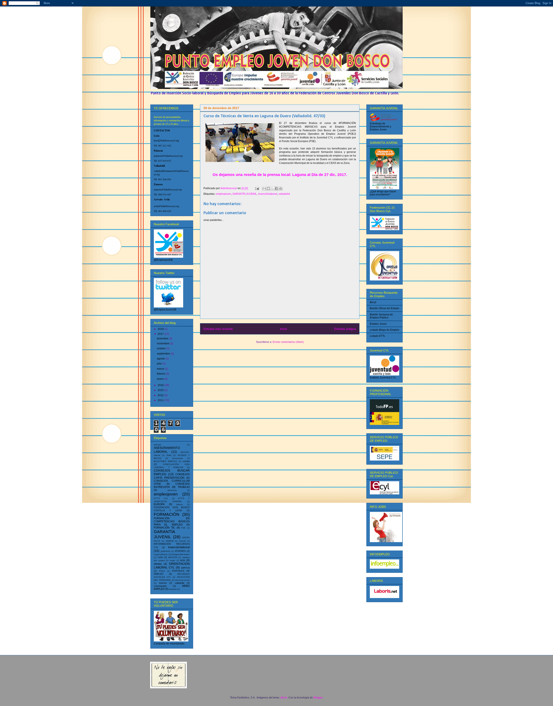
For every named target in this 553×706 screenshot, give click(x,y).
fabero (179, 504)
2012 (161, 395)
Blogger (318, 697)
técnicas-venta (182, 580)
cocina (186, 461)
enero (160, 378)
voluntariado (160, 586)
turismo (163, 583)
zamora (172, 589)
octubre (161, 348)
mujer (172, 560)
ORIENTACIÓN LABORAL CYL (172, 565)
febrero (161, 373)
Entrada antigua (345, 329)
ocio (182, 560)
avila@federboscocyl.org (166, 206)
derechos (172, 490)
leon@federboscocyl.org (166, 140)
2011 (161, 400)
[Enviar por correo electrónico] (264, 188)
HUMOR (170, 541)
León (160, 557)
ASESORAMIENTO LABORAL (167, 449)
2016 (161, 385)
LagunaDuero (161, 554)
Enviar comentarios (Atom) (288, 342)
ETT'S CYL (161, 498)
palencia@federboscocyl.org (168, 155)
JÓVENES (180, 551)
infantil (182, 541)
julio (159, 363)
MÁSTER (172, 557)
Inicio (283, 329)
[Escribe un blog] (268, 188)
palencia (185, 567)
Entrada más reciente (218, 329)
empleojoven (223, 193)
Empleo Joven (378, 323)
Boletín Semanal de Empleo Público (381, 316)
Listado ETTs (377, 335)
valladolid (284, 193)
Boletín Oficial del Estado (384, 308)
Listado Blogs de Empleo (384, 329)
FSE (183, 528)
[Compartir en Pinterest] (280, 188)
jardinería (165, 551)
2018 (161, 329)
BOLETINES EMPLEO (165, 461)
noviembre (163, 343)
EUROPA (159, 504)
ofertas (158, 563)
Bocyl (373, 302)
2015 (161, 390)
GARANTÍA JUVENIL (244, 193)
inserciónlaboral (267, 193)
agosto (161, 358)
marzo (161, 368)
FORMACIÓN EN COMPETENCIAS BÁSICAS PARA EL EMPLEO (172, 521)
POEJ (162, 571)
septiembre (164, 353)
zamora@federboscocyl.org (168, 189)
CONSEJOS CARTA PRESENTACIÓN (172, 476)
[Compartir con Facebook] (276, 188)
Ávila (169, 455)
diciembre (163, 338)
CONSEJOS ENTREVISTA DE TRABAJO (172, 485)
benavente (177, 458)
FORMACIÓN (166, 514)
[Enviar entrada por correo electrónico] (257, 188)
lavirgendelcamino (181, 554)
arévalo (157, 444)
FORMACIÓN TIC (164, 527)
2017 (161, 334)
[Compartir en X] (272, 188)
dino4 (283, 697)
